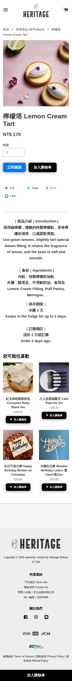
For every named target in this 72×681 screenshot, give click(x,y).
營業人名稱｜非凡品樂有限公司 (36, 592)
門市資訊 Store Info (36, 582)
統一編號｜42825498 (36, 597)
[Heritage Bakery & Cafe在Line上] (46, 618)
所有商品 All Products (30, 29)
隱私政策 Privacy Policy (50, 656)
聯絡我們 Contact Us (36, 587)
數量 (6, 145)
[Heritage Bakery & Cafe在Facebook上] (25, 618)
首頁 (6, 29)
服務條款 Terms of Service (18, 656)
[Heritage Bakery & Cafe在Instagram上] (36, 618)
